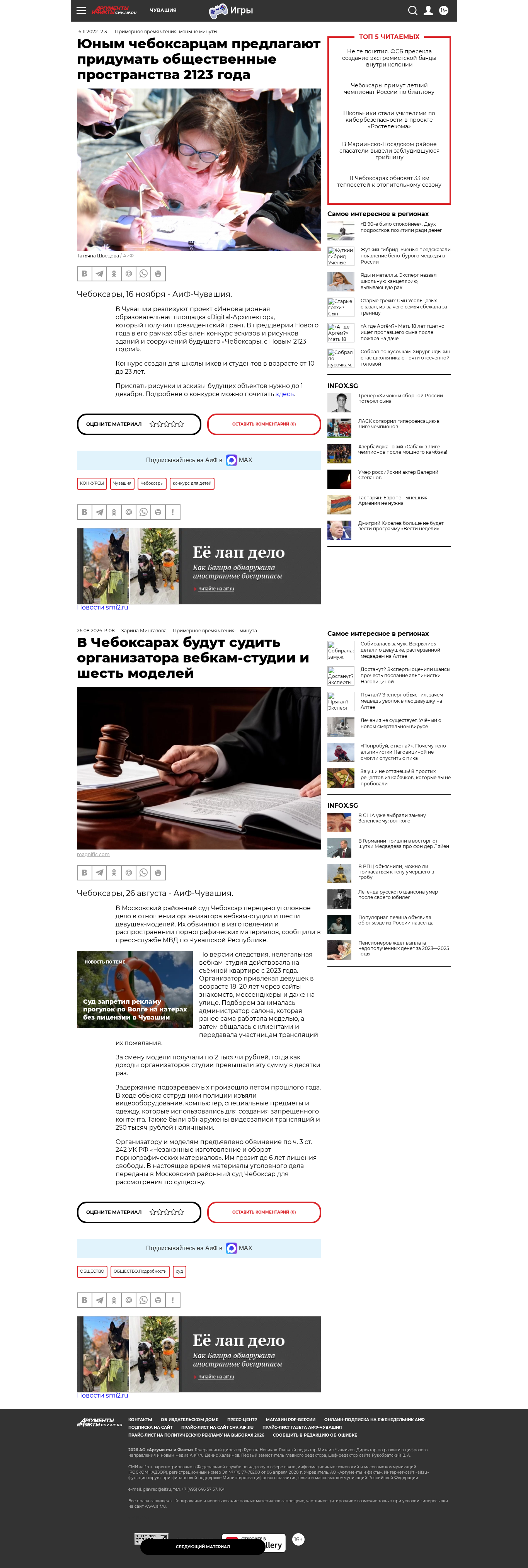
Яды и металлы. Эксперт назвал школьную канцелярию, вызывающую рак (399, 281)
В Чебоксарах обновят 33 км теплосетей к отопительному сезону (389, 181)
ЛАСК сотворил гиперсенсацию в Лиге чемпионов (398, 424)
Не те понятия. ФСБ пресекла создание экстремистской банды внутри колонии (389, 58)
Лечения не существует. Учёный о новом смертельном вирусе (401, 723)
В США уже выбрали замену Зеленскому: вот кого (392, 818)
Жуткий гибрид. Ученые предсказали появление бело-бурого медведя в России (406, 256)
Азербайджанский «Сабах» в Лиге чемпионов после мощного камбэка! (402, 449)
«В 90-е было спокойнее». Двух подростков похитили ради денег (401, 227)
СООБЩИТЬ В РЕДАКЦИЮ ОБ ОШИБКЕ (315, 1435)
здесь (285, 394)
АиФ (128, 256)
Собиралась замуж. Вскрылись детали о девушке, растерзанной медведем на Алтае (400, 650)
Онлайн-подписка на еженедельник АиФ (374, 1419)
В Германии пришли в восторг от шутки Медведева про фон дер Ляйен (403, 843)
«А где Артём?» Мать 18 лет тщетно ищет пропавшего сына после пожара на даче (403, 332)
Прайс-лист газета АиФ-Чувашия (302, 1427)
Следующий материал (203, 1546)
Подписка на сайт (150, 1427)
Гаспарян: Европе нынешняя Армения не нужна (393, 500)
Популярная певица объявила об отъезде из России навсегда (396, 920)
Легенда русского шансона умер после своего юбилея (398, 894)
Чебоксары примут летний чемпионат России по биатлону (389, 88)
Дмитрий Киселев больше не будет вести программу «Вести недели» (401, 526)
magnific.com (93, 854)
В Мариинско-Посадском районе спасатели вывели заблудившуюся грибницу (389, 151)
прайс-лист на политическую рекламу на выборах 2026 (196, 1435)
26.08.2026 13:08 (96, 630)
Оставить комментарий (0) (264, 424)
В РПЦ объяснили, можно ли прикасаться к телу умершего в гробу (396, 872)
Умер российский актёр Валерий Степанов (398, 475)
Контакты (140, 1419)
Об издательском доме (189, 1419)
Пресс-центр (242, 1419)
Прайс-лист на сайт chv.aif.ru (217, 1427)
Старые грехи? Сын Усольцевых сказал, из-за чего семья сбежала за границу (404, 307)
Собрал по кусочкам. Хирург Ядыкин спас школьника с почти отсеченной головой (405, 358)
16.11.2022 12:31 (93, 31)
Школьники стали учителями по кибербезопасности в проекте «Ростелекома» (389, 120)
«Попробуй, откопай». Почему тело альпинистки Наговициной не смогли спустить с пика (403, 752)
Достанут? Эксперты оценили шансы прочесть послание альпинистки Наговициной (405, 675)
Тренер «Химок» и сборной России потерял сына (400, 398)
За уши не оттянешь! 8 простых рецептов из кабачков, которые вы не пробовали (406, 777)
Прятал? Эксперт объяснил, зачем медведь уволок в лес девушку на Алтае (402, 701)
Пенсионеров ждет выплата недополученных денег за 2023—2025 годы (403, 948)
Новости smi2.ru (102, 607)
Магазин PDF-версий (290, 1419)
